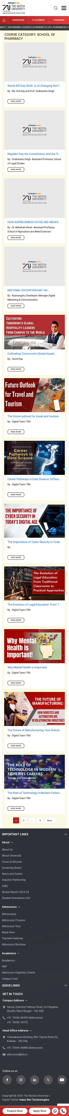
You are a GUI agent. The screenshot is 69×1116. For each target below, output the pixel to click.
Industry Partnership (14, 879)
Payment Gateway (12, 938)
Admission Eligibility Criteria (18, 972)
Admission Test (11, 926)
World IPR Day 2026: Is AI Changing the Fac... (34, 85)
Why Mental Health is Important (27, 667)
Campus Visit (10, 978)
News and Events (12, 873)
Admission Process (13, 920)
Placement (38, 20)
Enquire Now (15, 1110)
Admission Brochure (14, 944)
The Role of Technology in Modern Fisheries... (34, 793)
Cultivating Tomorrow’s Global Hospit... (32, 353)
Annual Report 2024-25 (15, 892)
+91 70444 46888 (17, 1047)
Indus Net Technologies (34, 1099)
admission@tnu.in (17, 1054)
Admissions (9, 914)
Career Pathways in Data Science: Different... (34, 479)
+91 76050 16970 (17, 1022)
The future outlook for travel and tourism (33, 416)
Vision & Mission (12, 861)
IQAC (5, 886)
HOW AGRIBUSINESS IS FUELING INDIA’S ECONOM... (34, 222)
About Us (7, 849)
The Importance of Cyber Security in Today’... (34, 542)
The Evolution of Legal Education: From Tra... (34, 604)
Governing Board (11, 867)
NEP (4, 966)
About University (11, 855)
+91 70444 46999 (17, 1017)
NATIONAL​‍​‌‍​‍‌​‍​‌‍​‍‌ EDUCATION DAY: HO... (28, 290)
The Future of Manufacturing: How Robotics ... (34, 730)
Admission (18, 20)
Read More (16, 101)
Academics (8, 960)
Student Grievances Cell (16, 898)
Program (59, 20)
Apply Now (8, 932)
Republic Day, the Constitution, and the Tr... (34, 154)
